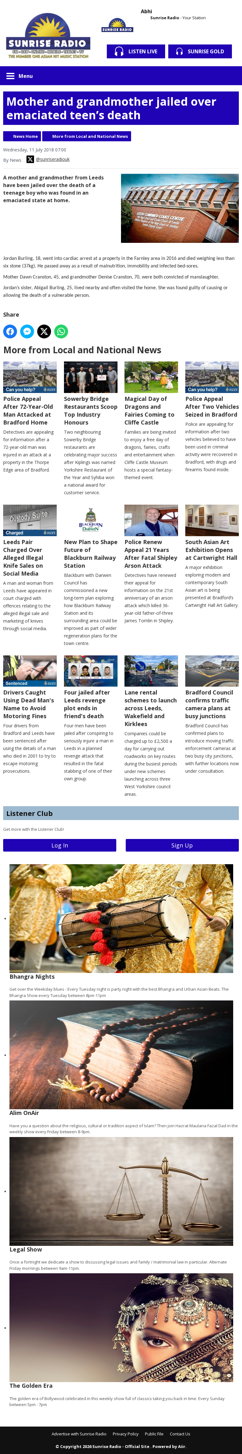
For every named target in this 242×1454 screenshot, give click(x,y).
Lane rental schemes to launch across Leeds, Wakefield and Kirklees (150, 708)
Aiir (181, 1446)
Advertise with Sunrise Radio (79, 1434)
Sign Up (182, 845)
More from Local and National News (90, 136)
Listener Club (29, 813)
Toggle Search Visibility (229, 75)
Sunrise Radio (164, 18)
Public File (154, 1434)
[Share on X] (44, 331)
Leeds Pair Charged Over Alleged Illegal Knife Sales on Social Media (23, 557)
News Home (25, 136)
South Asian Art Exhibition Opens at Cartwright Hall (211, 549)
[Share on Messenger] (27, 331)
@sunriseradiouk (53, 159)
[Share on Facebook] (10, 331)
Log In (59, 845)
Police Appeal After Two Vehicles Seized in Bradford (212, 406)
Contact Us (180, 1434)
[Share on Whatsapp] (61, 331)
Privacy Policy (126, 1434)
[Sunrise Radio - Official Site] (48, 36)
